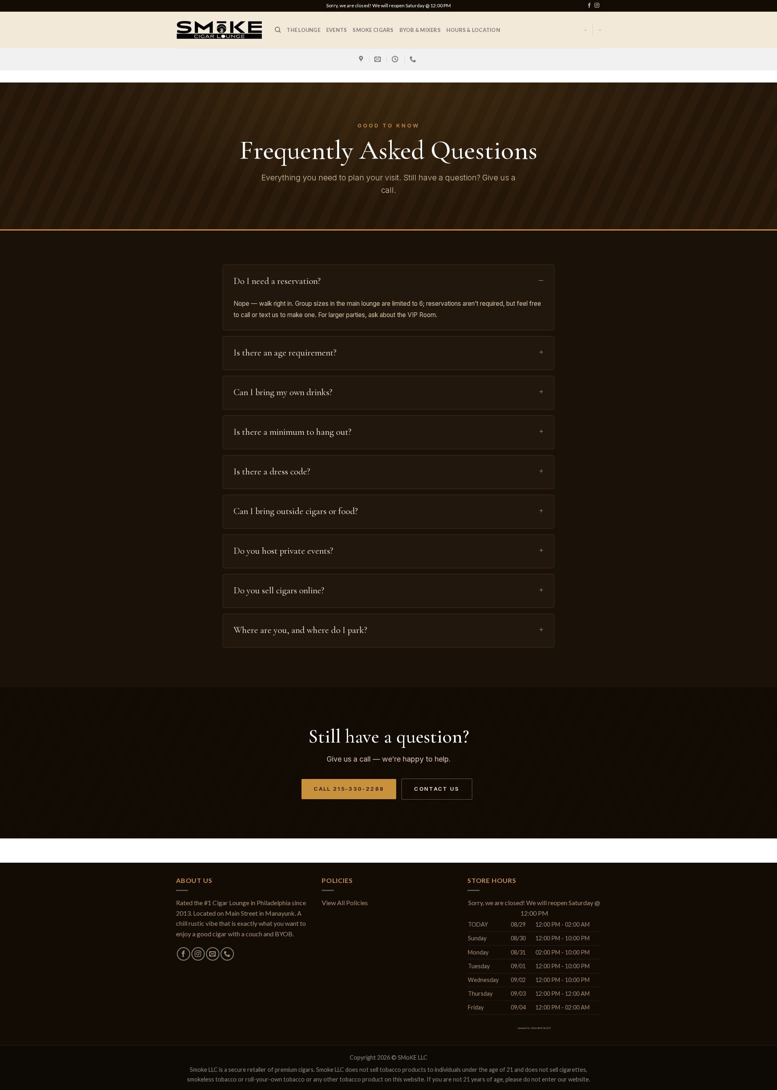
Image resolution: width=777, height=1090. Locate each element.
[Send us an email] (212, 954)
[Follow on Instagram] (596, 5)
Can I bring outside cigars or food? (296, 511)
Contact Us (436, 788)
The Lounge (304, 30)
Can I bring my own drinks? (283, 392)
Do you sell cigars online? (279, 590)
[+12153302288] (414, 59)
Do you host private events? (283, 551)
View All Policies (345, 902)
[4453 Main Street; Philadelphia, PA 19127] (362, 59)
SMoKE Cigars (372, 30)
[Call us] (227, 954)
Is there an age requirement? (285, 352)
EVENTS (336, 30)
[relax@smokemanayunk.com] (378, 59)
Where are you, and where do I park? (300, 630)
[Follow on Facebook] (589, 5)
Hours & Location (473, 30)
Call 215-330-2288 (349, 788)
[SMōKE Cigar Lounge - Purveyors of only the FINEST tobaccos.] (219, 29)
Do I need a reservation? (277, 281)
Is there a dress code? (272, 471)
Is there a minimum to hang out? (292, 432)
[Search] (278, 30)
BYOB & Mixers (420, 30)
